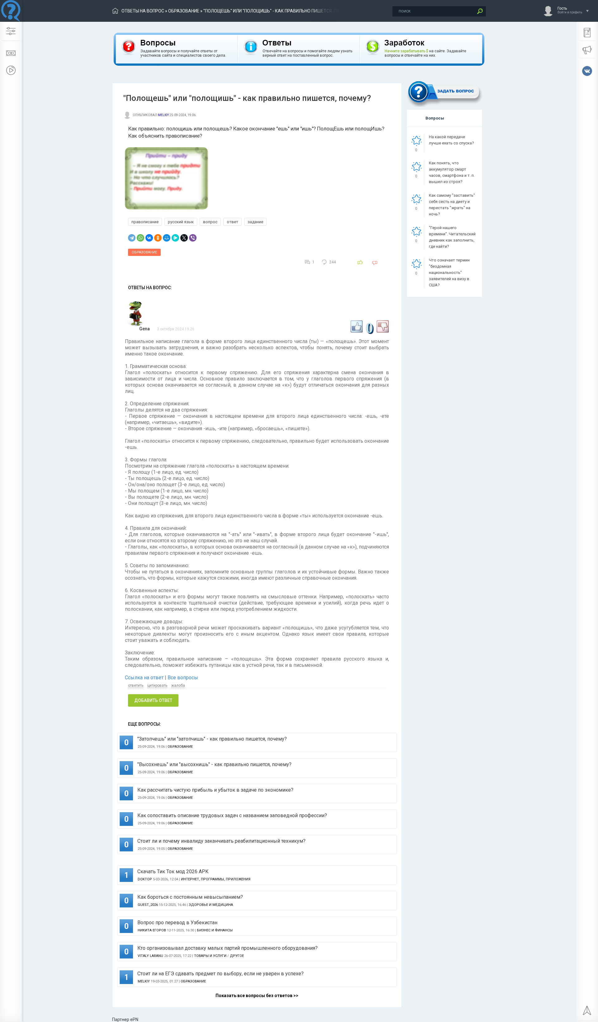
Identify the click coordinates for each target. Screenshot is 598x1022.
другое (237, 956)
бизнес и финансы (215, 930)
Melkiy (163, 115)
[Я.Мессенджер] (175, 238)
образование (183, 10)
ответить (135, 685)
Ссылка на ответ (145, 678)
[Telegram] (131, 238)
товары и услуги (210, 956)
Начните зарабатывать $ (406, 51)
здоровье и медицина (211, 905)
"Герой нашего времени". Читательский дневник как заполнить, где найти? (452, 237)
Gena (144, 328)
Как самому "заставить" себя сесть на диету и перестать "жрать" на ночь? (452, 204)
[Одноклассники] (158, 238)
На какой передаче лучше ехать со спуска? (451, 139)
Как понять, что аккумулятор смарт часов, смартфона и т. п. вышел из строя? (452, 172)
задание (255, 221)
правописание (145, 221)
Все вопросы (183, 678)
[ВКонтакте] (149, 238)
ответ (232, 221)
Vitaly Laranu (150, 956)
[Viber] (193, 238)
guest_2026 (148, 905)
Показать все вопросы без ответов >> (257, 995)
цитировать (157, 685)
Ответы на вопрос (142, 10)
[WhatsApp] (140, 238)
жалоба (178, 685)
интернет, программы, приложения (215, 879)
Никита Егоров (152, 930)
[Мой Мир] (166, 238)
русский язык (181, 221)
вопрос (210, 221)
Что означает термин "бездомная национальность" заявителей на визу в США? (449, 272)
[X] (184, 238)
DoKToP (145, 879)
